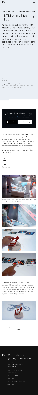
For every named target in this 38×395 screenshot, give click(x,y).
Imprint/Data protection (16, 381)
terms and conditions (14, 117)
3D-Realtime (7, 85)
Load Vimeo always (25, 122)
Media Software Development (23, 85)
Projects (10, 11)
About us (10, 384)
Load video (13, 122)
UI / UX (5, 87)
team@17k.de (11, 372)
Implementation (16, 87)
